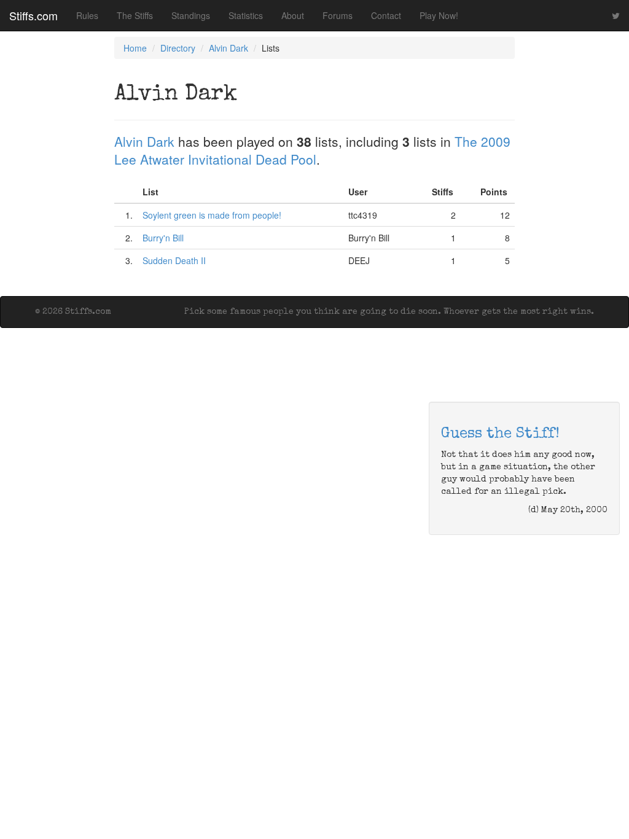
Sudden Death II (174, 260)
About (292, 15)
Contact (386, 15)
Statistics (246, 15)
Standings (190, 15)
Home (135, 48)
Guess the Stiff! (500, 434)
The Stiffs (135, 15)
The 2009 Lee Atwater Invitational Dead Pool (312, 150)
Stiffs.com (33, 15)
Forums (337, 15)
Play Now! (439, 15)
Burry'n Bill (163, 238)
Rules (87, 15)
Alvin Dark (228, 48)
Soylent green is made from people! (212, 215)
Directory (177, 48)
